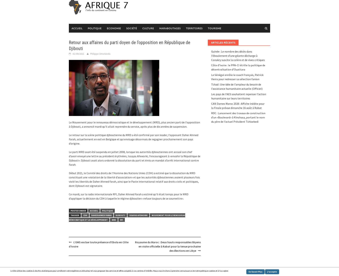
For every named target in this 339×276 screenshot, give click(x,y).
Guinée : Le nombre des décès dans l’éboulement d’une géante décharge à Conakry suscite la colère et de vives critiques (238, 56)
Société (131, 28)
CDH (85, 215)
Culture (148, 28)
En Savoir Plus (255, 271)
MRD (114, 220)
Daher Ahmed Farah (101, 215)
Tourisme (214, 28)
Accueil (77, 28)
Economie (114, 28)
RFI (121, 220)
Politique (95, 28)
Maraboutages (170, 28)
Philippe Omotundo (100, 53)
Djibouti (120, 215)
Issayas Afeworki (138, 215)
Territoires (194, 28)
